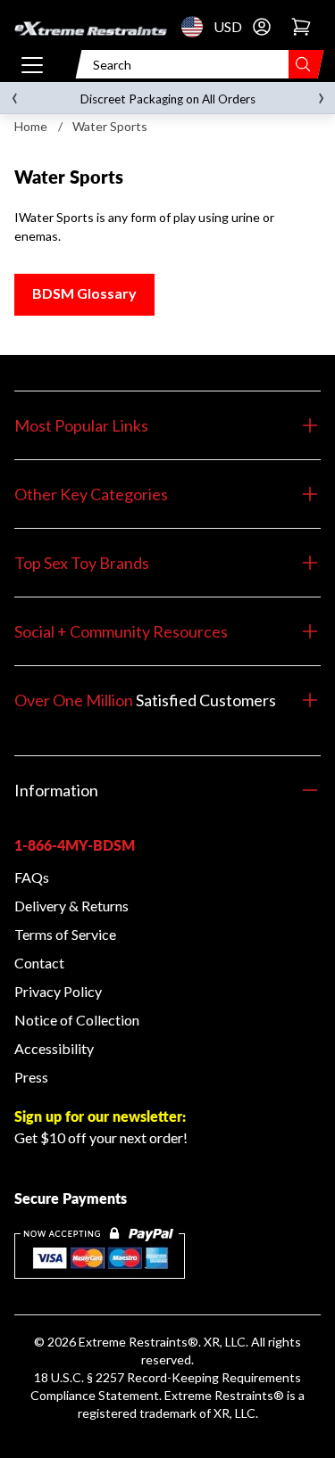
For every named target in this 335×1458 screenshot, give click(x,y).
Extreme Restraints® (224, 1395)
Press (31, 1076)
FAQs (31, 877)
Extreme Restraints (133, 1341)
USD (197, 26)
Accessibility (54, 1048)
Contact (39, 962)
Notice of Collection (76, 1019)
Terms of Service (65, 934)
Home (30, 126)
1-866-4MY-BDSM (74, 844)
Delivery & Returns (71, 905)
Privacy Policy (58, 991)
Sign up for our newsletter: (100, 1116)
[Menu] (32, 64)
